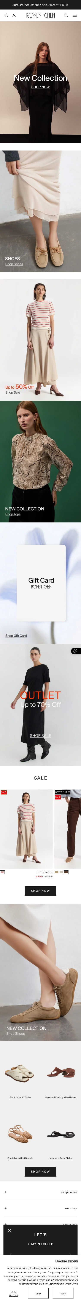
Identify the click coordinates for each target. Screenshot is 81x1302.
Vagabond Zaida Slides (61, 1158)
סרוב (38, 1293)
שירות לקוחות (69, 1192)
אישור (63, 1293)
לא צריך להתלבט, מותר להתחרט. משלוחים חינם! (40, 4)
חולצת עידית (45, 872)
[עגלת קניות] (6, 15)
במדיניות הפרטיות (28, 1284)
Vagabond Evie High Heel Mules (60, 1097)
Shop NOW (40, 890)
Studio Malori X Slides (20, 1097)
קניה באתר (70, 1208)
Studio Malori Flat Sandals (20, 1158)
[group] (40, 82)
